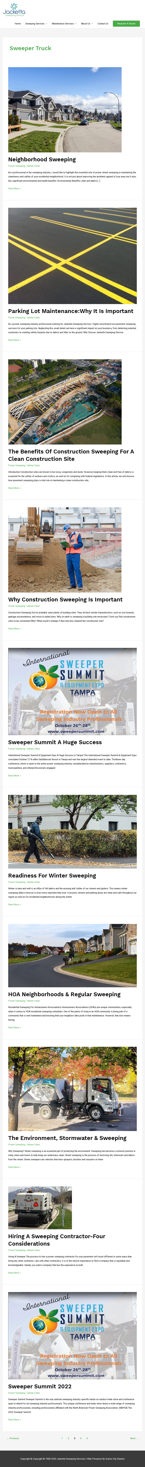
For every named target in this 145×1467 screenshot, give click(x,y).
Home (18, 23)
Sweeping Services (34, 23)
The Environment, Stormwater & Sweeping (67, 1138)
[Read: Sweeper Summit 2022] (72, 1335)
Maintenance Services (63, 23)
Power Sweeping (16, 166)
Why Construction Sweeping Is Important (65, 599)
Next (134, 1438)
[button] (126, 24)
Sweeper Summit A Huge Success (55, 742)
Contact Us (103, 23)
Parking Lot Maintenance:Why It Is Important (70, 311)
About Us (85, 23)
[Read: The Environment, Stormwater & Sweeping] (72, 1088)
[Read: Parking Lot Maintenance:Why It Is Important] (72, 255)
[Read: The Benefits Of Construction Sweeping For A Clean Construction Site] (65, 401)
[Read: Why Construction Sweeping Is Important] (64, 549)
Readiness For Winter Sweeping (52, 875)
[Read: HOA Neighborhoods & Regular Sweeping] (72, 955)
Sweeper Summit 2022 (40, 1386)
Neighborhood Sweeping (42, 159)
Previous (13, 1438)
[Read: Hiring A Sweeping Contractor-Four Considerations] (40, 1207)
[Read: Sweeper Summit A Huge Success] (72, 691)
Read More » (14, 188)
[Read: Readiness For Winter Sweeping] (72, 831)
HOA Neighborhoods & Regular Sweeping (64, 994)
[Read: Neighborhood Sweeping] (65, 109)
